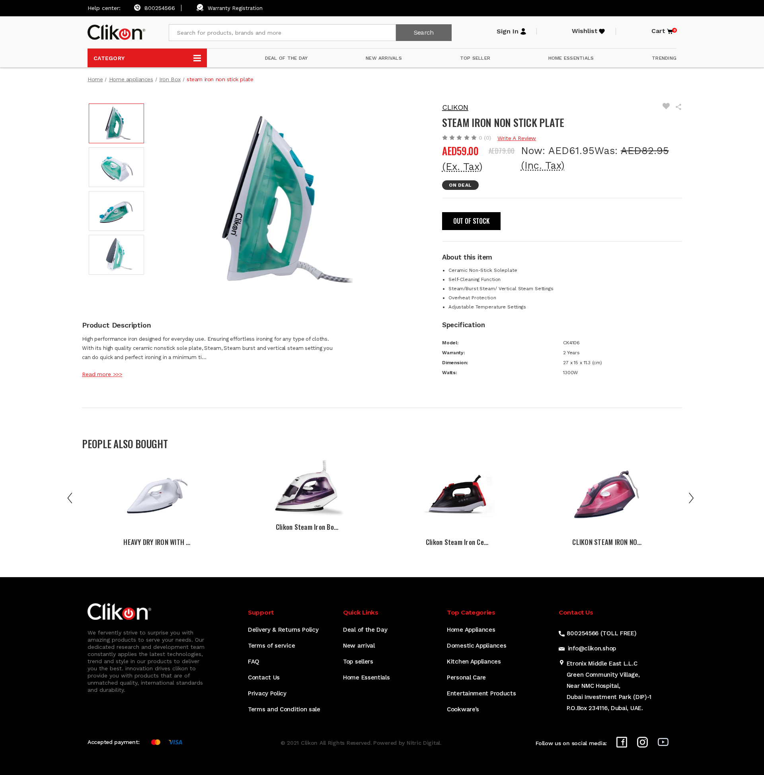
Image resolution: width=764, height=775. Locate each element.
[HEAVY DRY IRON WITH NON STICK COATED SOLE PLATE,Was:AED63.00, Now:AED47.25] (157, 495)
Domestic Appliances (476, 645)
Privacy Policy (267, 693)
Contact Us (264, 677)
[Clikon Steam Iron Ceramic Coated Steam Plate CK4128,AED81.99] (457, 495)
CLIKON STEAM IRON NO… (606, 542)
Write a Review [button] (516, 138)
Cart (662, 31)
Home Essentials (366, 677)
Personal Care (466, 677)
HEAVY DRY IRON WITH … (156, 542)
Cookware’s (463, 709)
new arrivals (384, 58)
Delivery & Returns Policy (283, 629)
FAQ (253, 661)
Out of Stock (471, 221)
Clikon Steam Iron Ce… (457, 542)
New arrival (359, 645)
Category (109, 58)
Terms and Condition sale (284, 709)
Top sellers (358, 661)
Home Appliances (471, 629)
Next (693, 498)
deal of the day (286, 58)
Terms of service (271, 645)
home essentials (571, 58)
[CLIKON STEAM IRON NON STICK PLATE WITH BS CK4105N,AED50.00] (607, 495)
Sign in (507, 31)
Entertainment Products (481, 693)
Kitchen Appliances (474, 661)
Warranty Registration (235, 8)
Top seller (475, 58)
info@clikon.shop (592, 648)
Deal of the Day (365, 629)
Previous (71, 498)
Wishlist (585, 31)
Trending (664, 58)
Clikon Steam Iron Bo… (307, 527)
